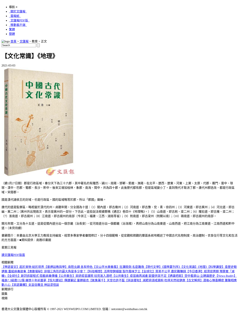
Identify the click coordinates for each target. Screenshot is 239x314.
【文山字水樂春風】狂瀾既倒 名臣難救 (118, 266)
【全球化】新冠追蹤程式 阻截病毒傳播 (32, 275)
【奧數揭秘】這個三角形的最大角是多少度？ (56, 271)
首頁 (13, 41)
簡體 (12, 33)
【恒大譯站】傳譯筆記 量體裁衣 (67, 280)
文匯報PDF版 (19, 20)
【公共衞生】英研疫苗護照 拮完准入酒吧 (85, 275)
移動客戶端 (18, 25)
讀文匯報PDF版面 (13, 255)
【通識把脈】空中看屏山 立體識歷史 (191, 275)
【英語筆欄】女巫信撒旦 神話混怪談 (34, 284)
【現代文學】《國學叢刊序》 (162, 266)
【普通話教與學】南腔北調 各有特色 (68, 266)
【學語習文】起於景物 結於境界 (22, 266)
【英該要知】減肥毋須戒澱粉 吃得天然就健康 (155, 280)
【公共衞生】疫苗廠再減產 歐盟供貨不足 (139, 275)
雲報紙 (15, 16)
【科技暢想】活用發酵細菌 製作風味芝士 (113, 271)
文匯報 (24, 41)
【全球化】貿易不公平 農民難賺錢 (163, 271)
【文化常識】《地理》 (194, 266)
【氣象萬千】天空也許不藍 (107, 280)
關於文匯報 (18, 11)
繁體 (12, 29)
